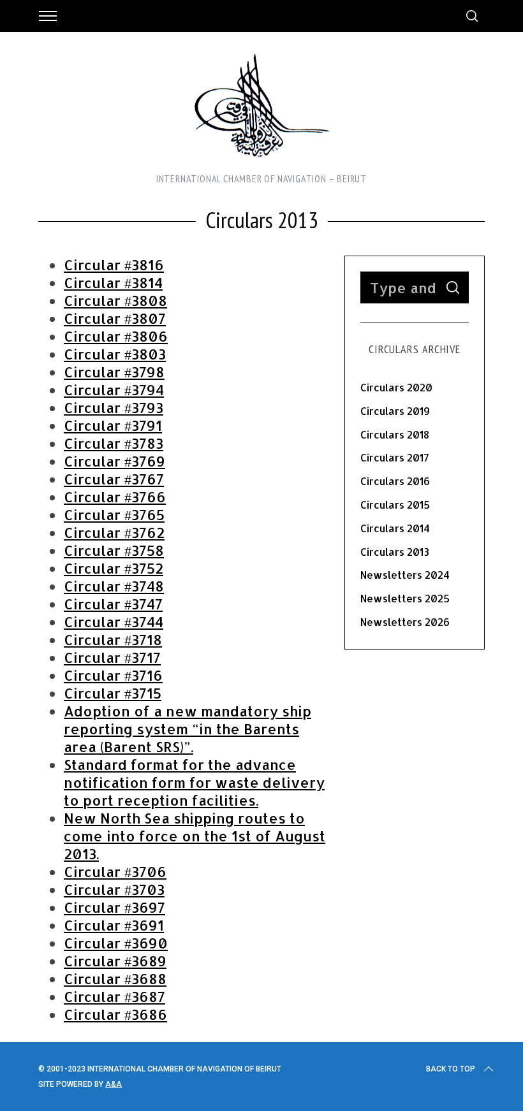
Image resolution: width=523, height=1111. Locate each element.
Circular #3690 (116, 943)
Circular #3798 (114, 372)
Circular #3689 (115, 960)
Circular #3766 (115, 496)
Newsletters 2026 (405, 621)
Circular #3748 (114, 586)
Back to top (450, 1068)
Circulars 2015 (395, 504)
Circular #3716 (113, 675)
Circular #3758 (114, 550)
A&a (113, 1084)
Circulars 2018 (394, 434)
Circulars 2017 (394, 457)
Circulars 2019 (395, 411)
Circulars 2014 (395, 528)
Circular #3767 (114, 479)
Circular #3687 (114, 996)
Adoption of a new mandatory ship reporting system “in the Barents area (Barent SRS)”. (187, 728)
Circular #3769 (114, 461)
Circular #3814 (113, 282)
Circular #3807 (115, 318)
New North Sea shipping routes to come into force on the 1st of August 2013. (194, 835)
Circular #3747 (113, 604)
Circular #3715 (112, 693)
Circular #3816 (114, 264)
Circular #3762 (114, 532)
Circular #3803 (115, 354)
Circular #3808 (115, 300)
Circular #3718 (113, 639)
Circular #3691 (114, 925)
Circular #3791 (113, 425)
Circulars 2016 (395, 481)
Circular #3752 (113, 568)
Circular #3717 (112, 657)
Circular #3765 (114, 514)
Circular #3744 (113, 621)
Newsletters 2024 (405, 574)
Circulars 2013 (394, 551)
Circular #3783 (113, 443)
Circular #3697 (114, 907)
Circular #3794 (114, 389)
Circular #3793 (113, 407)
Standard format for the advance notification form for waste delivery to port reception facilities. (194, 782)
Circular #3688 (115, 978)
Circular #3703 (114, 889)
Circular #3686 (115, 1014)
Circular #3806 (116, 336)
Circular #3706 (115, 871)
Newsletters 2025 (405, 598)
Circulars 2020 (396, 387)
